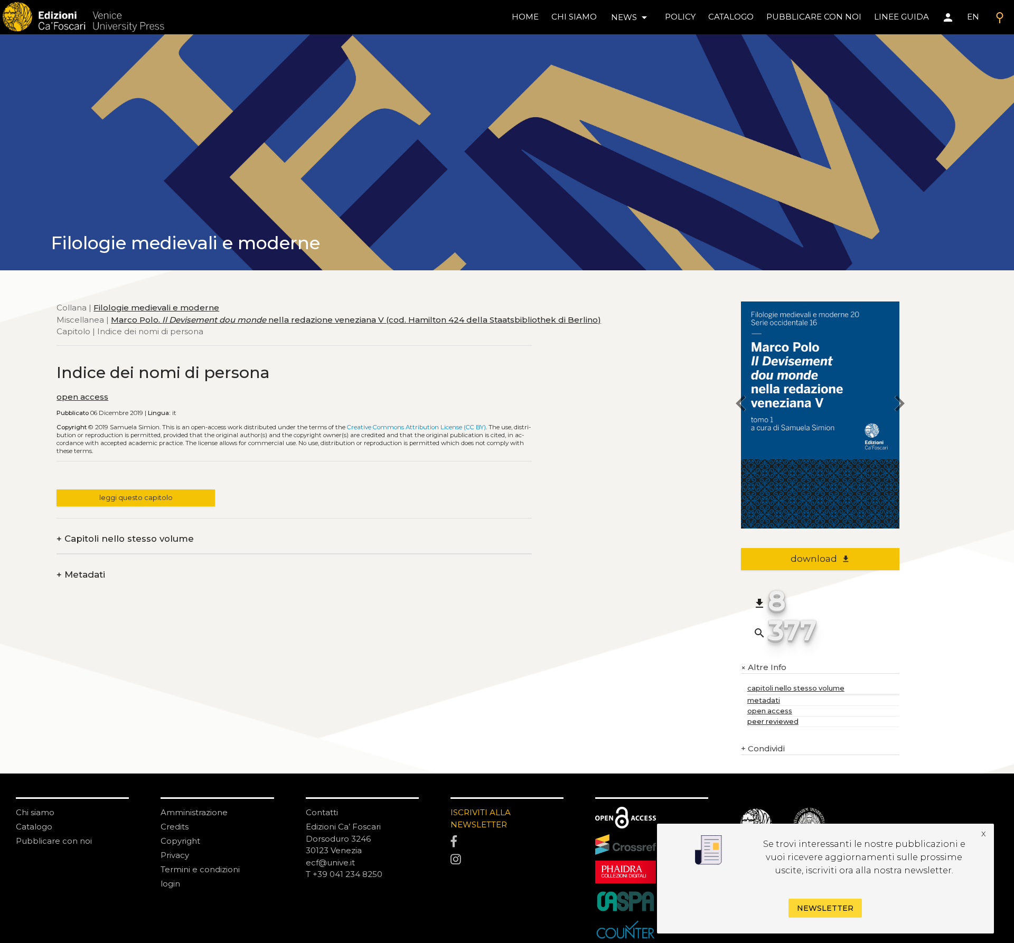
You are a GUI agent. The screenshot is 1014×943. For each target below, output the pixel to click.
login (170, 884)
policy (680, 17)
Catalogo (34, 827)
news (631, 17)
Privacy (175, 855)
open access (82, 397)
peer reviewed (773, 721)
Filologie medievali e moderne (156, 308)
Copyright (180, 841)
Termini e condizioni (200, 869)
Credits (175, 827)
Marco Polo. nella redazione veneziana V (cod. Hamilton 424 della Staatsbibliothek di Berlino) (356, 319)
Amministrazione (194, 812)
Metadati (81, 575)
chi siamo (574, 17)
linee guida (901, 17)
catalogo (731, 17)
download (820, 558)
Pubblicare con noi (54, 841)
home (525, 17)
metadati (763, 700)
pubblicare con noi (813, 17)
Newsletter (825, 908)
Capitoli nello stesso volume (125, 539)
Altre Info (763, 667)
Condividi (763, 748)
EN (973, 17)
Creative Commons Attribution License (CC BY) (416, 427)
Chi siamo (35, 812)
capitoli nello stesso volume (795, 688)
